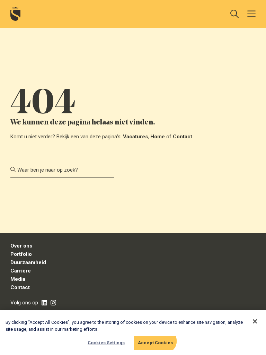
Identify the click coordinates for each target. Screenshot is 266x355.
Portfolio (21, 254)
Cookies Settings (106, 342)
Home (157, 136)
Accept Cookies (155, 342)
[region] (133, 332)
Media (17, 279)
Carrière (20, 271)
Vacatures (135, 136)
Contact (182, 136)
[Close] (255, 321)
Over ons (21, 246)
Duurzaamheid (28, 262)
